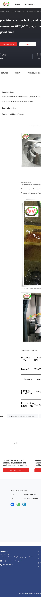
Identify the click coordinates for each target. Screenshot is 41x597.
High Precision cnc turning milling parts (22, 416)
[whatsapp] (18, 504)
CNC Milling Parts (19, 11)
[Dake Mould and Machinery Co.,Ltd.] (6, 4)
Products (9, 11)
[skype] (24, 504)
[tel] (30, 504)
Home (2, 11)
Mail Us (27, 44)
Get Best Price (8, 44)
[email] (12, 504)
